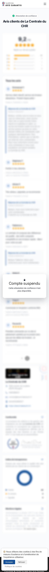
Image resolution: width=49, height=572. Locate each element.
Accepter (9, 562)
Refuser (21, 562)
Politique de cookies (13, 566)
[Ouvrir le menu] (45, 4)
